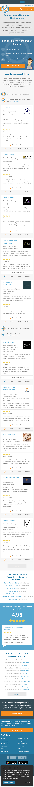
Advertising (4, 741)
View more (17, 566)
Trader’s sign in (28, 5)
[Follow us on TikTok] (25, 757)
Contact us (4, 746)
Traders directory (22, 743)
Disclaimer (21, 746)
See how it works (17, 730)
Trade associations (23, 738)
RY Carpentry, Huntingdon (11, 630)
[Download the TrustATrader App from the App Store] (23, 762)
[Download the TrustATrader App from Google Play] (11, 762)
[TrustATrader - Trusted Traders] (5, 8)
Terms (19, 748)
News (3, 748)
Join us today (17, 713)
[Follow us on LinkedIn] (21, 757)
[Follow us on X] (13, 757)
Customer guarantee (23, 751)
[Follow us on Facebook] (9, 757)
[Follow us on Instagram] (17, 757)
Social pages (4, 751)
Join (21, 2)
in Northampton (17, 583)
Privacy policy (22, 741)
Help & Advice (5, 743)
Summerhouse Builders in (17, 660)
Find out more (14, 101)
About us (3, 738)
